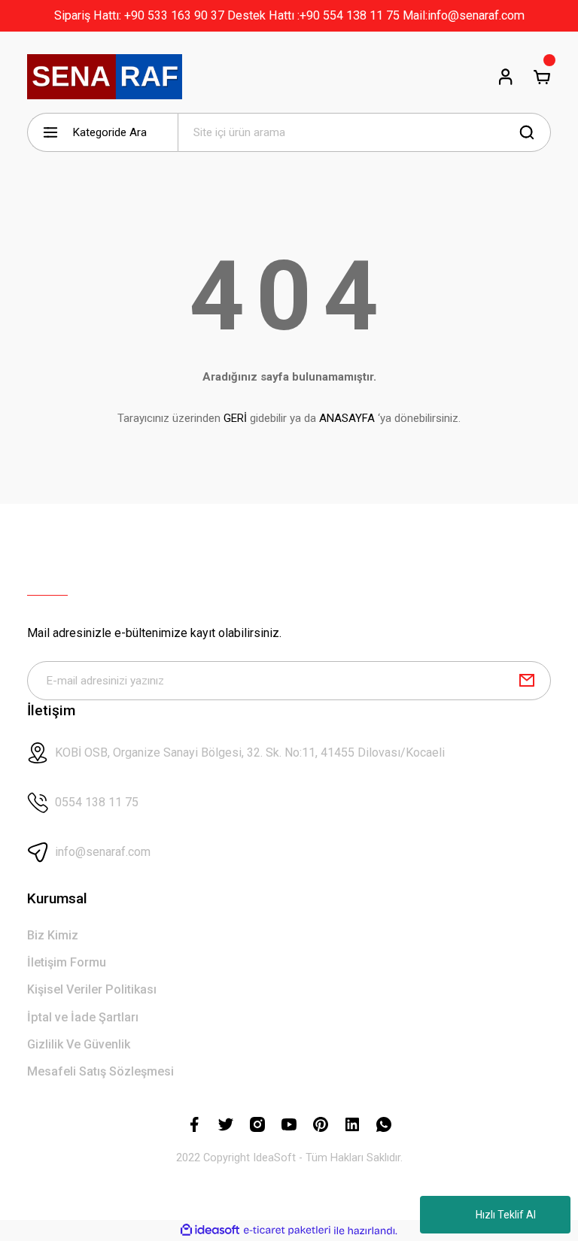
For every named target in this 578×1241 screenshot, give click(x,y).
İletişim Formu (66, 962)
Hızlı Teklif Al (506, 1215)
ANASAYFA (347, 418)
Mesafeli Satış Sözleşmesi (100, 1071)
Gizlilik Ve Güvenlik (78, 1044)
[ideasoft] (210, 1230)
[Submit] (527, 680)
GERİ (235, 418)
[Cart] (542, 76)
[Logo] (104, 76)
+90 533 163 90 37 (174, 15)
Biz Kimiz (52, 935)
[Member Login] (506, 76)
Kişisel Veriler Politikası (92, 989)
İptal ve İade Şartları (82, 1017)
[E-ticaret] (287, 1230)
